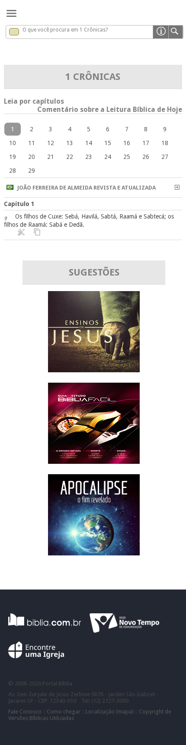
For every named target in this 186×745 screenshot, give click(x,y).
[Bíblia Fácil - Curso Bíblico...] (94, 461)
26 (145, 156)
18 (164, 142)
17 (145, 142)
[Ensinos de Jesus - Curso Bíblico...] (94, 370)
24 (107, 156)
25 (126, 156)
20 (31, 156)
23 (88, 156)
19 (12, 156)
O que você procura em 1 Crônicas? (65, 30)
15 (107, 142)
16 (126, 142)
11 (31, 142)
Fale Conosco (25, 711)
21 (50, 156)
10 (12, 142)
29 (31, 170)
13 (69, 142)
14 (88, 142)
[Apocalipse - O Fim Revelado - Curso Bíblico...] (94, 553)
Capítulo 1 (19, 203)
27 (164, 156)
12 (50, 142)
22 (69, 156)
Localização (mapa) (110, 711)
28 (12, 170)
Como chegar (63, 711)
